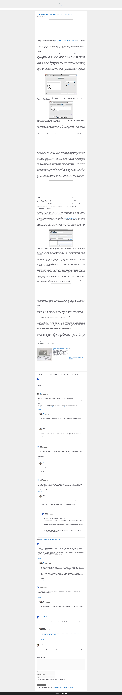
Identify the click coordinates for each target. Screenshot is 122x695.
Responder (40, 409)
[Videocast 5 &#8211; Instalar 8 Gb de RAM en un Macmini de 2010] (61, 352)
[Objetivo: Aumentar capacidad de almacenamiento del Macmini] (77, 352)
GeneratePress (65, 693)
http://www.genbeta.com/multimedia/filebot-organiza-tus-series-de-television (52, 406)
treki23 (43, 413)
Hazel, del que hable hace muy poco (70, 218)
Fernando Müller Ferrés (44, 616)
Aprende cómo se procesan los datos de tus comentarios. (63, 687)
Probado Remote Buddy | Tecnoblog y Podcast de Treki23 (50, 539)
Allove (41, 393)
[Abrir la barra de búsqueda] (84, 9)
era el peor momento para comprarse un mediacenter (66, 40)
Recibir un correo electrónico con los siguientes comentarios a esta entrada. (51, 679)
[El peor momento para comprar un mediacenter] (44, 354)
